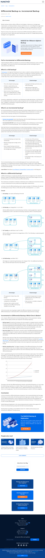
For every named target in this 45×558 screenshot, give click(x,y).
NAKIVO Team (8, 16)
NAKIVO (2, 5)
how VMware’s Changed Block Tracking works (23, 169)
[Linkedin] (21, 545)
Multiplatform (11, 5)
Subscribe (22, 469)
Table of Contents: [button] (6, 20)
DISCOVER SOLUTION (26, 53)
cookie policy (35, 551)
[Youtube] (26, 545)
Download (22, 496)
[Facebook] (18, 545)
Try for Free (26, 428)
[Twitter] (23, 545)
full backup (4, 72)
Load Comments (22, 455)
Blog (6, 5)
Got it (22, 555)
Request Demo (22, 485)
